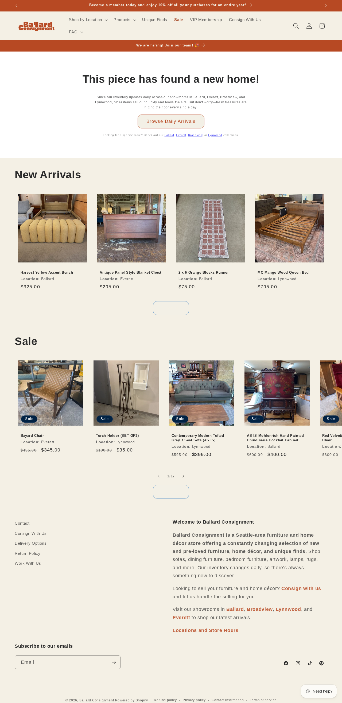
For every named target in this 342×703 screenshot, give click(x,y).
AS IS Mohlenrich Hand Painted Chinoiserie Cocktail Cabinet (275, 438)
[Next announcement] (326, 5)
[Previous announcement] (16, 5)
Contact (22, 523)
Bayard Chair (32, 436)
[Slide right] (183, 476)
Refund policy (165, 700)
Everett (181, 134)
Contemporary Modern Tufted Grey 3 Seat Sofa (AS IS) (198, 438)
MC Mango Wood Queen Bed (283, 272)
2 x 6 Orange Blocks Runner (203, 272)
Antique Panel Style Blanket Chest (130, 272)
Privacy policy (194, 700)
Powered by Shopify (131, 700)
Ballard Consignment (96, 700)
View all (171, 307)
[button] (87, 20)
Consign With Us (31, 533)
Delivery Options (31, 543)
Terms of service (263, 700)
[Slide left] (159, 476)
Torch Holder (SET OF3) (117, 436)
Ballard (169, 134)
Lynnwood (215, 134)
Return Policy (28, 553)
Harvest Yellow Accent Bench (47, 272)
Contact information (228, 700)
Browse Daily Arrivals (171, 121)
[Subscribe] (113, 662)
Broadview (195, 134)
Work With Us (28, 563)
